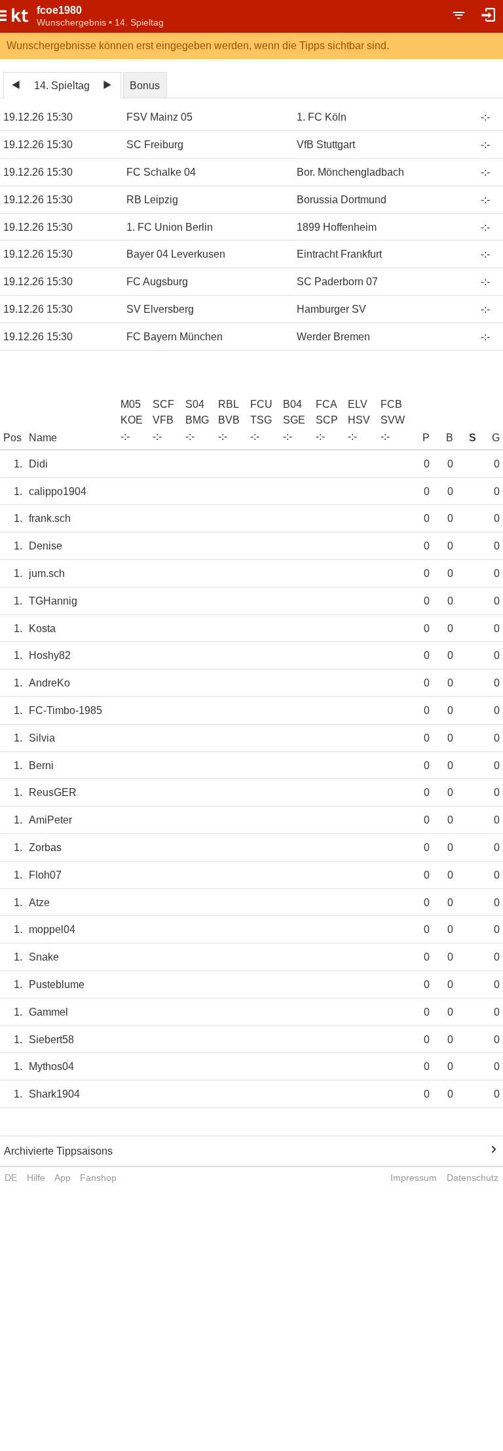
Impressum (413, 1177)
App (62, 1177)
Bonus (145, 85)
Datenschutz (472, 1177)
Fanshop (98, 1177)
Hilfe (36, 1177)
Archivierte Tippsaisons (58, 1151)
